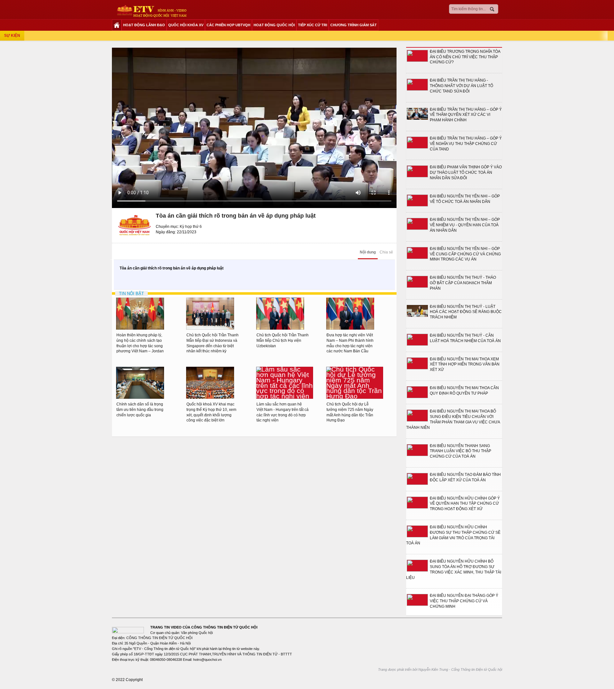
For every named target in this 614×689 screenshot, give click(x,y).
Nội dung (368, 252)
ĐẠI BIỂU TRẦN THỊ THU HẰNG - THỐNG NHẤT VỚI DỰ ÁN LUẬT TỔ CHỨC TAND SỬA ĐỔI (461, 85)
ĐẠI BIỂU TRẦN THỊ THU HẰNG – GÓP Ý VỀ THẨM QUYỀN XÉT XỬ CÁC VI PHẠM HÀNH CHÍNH (466, 115)
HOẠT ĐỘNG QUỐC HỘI (274, 25)
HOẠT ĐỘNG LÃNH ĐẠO (144, 25)
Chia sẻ (386, 252)
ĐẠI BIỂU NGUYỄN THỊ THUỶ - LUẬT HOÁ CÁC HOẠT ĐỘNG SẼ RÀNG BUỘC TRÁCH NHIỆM (466, 312)
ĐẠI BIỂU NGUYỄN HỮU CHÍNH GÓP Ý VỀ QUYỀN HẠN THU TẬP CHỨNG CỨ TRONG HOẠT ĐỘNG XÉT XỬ (465, 503)
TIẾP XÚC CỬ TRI (312, 25)
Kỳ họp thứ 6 (191, 226)
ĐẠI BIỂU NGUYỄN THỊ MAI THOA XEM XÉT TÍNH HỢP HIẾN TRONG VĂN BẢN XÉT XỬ (465, 364)
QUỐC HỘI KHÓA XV (185, 25)
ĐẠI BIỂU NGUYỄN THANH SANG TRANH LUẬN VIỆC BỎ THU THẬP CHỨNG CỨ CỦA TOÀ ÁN (460, 451)
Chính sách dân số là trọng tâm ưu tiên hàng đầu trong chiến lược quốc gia (139, 409)
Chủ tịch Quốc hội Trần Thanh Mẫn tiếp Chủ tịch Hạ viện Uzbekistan (282, 340)
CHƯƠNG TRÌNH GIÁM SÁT (353, 25)
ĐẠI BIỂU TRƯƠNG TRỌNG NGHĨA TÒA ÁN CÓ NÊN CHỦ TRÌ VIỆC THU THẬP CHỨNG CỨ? (465, 57)
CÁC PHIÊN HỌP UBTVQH (228, 25)
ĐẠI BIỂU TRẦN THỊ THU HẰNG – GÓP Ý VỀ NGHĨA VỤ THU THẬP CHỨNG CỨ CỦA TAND (466, 143)
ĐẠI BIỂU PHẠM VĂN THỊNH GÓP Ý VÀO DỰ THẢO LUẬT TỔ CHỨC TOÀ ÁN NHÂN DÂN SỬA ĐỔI (466, 172)
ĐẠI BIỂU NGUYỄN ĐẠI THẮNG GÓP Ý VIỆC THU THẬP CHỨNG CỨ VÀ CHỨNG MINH (464, 601)
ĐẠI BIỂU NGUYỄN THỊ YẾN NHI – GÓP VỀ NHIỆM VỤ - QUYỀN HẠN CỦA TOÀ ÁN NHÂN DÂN (465, 225)
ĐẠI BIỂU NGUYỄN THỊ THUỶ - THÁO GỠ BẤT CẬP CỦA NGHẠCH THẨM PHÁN (463, 283)
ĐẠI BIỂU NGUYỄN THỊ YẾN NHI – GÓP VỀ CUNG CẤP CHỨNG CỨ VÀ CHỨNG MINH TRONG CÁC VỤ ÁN (465, 254)
